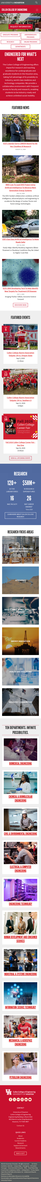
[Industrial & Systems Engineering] (20, 960)
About (20, 1136)
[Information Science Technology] (20, 993)
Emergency (26, 1166)
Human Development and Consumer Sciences (20, 939)
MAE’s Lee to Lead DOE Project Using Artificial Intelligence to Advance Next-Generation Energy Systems (20, 187)
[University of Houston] (12, 2)
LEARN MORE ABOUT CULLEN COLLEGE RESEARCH (20, 515)
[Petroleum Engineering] (20, 1063)
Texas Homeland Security (15, 1168)
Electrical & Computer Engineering (20, 869)
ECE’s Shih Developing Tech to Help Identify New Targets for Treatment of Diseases (20, 290)
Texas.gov (4, 1168)
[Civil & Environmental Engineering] (20, 820)
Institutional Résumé (30, 1172)
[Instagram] (22, 1099)
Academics (20, 1138)
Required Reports (6, 1174)
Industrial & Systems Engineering (20, 974)
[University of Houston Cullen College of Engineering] (20, 1092)
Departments (20, 47)
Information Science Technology (20, 1007)
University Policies (6, 1180)
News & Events (20, 1148)
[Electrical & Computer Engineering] (20, 853)
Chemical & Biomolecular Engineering (20, 798)
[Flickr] (18, 1099)
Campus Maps (18, 1166)
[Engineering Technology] (20, 890)
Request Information (20, 26)
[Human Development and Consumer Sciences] (20, 923)
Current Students (20, 1141)
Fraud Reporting (33, 1168)
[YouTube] (30, 1099)
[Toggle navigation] (37, 10)
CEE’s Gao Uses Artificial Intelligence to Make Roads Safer (20, 241)
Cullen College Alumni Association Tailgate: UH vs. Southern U (20, 399)
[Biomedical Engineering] (20, 749)
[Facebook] (10, 1099)
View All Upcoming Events (20, 458)
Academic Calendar (7, 1166)
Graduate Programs (10, 35)
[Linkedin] (26, 1099)
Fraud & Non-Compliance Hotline (10, 1170)
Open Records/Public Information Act (12, 1172)
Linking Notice (25, 1170)
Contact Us (20, 1126)
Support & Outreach (20, 1145)
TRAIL (25, 1168)
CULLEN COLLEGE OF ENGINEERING (14, 10)
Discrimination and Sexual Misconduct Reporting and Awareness (20, 1178)
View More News (20, 305)
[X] (14, 1099)
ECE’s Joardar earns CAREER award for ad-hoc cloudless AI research (20, 145)
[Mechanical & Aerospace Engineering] (20, 1026)
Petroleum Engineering (20, 1077)
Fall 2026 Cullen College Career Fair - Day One (20, 444)
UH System (33, 1166)
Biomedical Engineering (20, 763)
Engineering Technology (20, 904)
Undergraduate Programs (30, 36)
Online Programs (30, 42)
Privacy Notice (35, 1170)
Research (10, 42)
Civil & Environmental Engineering (20, 834)
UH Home (34, 1164)
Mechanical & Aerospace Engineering (20, 1042)
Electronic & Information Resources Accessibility (15, 1176)
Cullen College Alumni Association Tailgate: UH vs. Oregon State (20, 354)
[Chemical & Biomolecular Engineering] (20, 783)
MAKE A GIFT (20, 1153)
